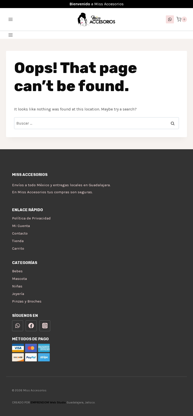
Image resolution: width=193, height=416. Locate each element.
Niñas (17, 286)
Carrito (18, 248)
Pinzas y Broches (26, 301)
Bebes (17, 271)
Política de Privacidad (31, 218)
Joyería (18, 293)
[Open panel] (10, 35)
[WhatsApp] (170, 19)
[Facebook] (31, 325)
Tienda (18, 241)
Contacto (20, 233)
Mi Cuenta (21, 225)
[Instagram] (45, 325)
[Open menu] (10, 19)
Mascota (19, 278)
